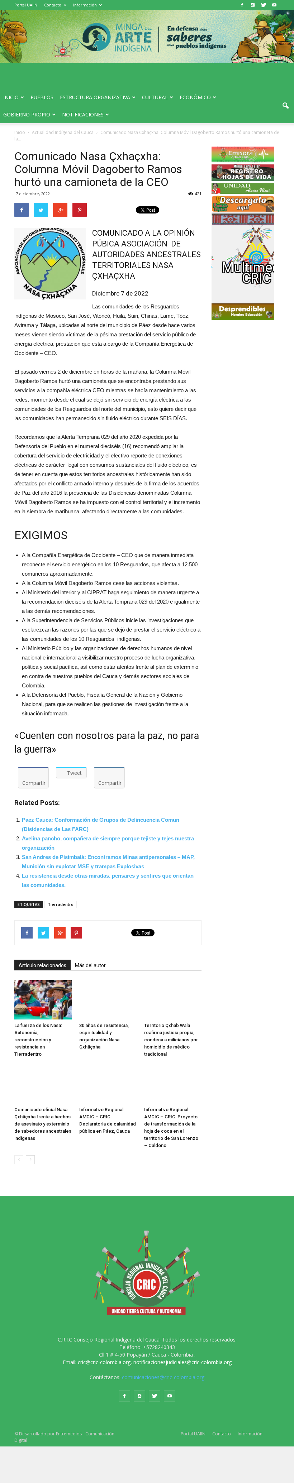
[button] (285, 106)
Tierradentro (61, 904)
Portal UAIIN (25, 5)
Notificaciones (83, 114)
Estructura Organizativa (95, 97)
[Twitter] (263, 5)
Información (85, 5)
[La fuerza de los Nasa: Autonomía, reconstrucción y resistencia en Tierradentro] (43, 999)
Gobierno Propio (26, 114)
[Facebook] (242, 5)
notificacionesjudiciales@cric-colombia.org (182, 1362)
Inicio (11, 97)
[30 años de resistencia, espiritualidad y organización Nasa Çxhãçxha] (108, 999)
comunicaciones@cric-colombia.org (163, 1377)
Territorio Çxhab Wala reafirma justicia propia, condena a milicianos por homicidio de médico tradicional (171, 1040)
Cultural (155, 97)
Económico (195, 97)
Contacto (52, 5)
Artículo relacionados (42, 965)
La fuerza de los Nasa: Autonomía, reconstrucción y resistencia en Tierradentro (38, 1040)
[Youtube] (274, 5)
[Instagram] (252, 5)
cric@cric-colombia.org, (105, 1362)
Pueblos (41, 97)
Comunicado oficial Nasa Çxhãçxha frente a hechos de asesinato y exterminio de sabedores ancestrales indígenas (42, 1124)
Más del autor (90, 965)
